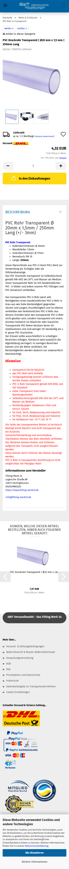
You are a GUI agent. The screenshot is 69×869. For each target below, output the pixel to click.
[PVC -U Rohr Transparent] (34, 77)
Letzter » (22, 28)
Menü (5, 5)
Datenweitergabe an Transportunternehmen (31, 686)
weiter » (9, 28)
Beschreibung (17, 212)
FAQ (8, 669)
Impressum (12, 680)
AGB (8, 663)
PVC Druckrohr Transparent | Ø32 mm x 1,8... (34, 572)
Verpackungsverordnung (19, 657)
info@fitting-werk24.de (18, 497)
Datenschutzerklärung (36, 846)
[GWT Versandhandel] (34, 6)
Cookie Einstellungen (18, 692)
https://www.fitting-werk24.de (21, 490)
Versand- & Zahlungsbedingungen (25, 646)
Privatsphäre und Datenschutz (23, 674)
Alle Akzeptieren (34, 852)
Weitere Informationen (34, 861)
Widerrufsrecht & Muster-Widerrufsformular (30, 652)
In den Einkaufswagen (34, 178)
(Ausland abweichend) (44, 136)
